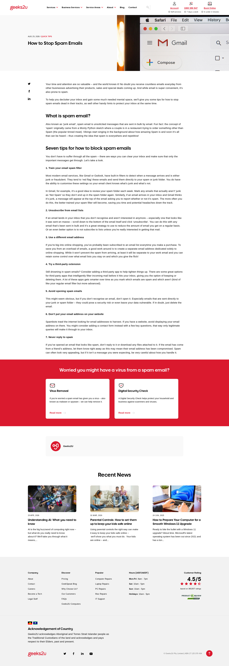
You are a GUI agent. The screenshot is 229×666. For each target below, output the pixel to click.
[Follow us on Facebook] (73, 653)
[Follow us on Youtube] (91, 653)
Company (33, 572)
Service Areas (93, 7)
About (110, 7)
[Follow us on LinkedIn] (82, 653)
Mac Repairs (101, 594)
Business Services (71, 7)
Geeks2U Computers (71, 604)
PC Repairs (100, 589)
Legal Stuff (33, 599)
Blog (122, 7)
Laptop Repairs (102, 584)
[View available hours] (185, 12)
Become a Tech (35, 594)
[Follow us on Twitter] (65, 653)
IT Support (100, 599)
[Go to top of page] (209, 653)
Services (51, 7)
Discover (66, 572)
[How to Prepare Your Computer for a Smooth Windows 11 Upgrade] (177, 498)
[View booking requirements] (202, 12)
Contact (132, 7)
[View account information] (169, 12)
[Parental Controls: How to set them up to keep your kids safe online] (114, 498)
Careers (31, 589)
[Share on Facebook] (30, 91)
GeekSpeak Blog (69, 584)
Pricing (65, 579)
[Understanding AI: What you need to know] (52, 498)
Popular (99, 572)
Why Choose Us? (69, 589)
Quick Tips (46, 36)
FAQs (64, 599)
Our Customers (68, 594)
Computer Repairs (103, 579)
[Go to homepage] (18, 7)
